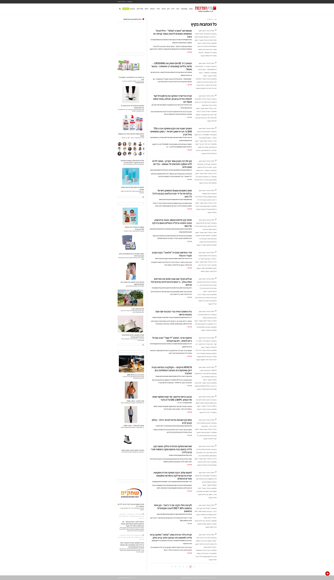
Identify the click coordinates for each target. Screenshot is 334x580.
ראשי (215, 19)
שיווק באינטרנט (203, 578)
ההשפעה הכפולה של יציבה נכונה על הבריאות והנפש (132, 106)
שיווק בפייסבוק (190, 578)
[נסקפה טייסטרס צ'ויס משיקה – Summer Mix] (130, 216)
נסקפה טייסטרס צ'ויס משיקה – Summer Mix (134, 228)
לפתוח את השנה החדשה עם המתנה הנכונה (132, 188)
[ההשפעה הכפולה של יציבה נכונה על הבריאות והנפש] (130, 94)
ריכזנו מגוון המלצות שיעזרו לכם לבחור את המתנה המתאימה (132, 192)
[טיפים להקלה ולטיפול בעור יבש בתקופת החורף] (130, 122)
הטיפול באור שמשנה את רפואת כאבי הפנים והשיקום (132, 283)
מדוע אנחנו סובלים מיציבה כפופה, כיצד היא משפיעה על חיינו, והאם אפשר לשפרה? (131, 110)
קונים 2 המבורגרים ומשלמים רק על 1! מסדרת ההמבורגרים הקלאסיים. (133, 377)
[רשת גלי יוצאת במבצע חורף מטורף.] (130, 439)
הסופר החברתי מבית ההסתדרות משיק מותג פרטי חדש (131, 255)
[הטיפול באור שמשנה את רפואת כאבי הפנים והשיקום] (130, 271)
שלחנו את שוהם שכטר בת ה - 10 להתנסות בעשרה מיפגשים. (132, 508)
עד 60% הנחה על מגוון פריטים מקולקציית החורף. (132, 427)
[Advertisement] (130, 39)
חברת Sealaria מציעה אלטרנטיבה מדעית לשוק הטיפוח (133, 336)
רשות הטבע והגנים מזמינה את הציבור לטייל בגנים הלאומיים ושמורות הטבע (132, 311)
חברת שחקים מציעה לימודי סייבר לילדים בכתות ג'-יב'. (131, 505)
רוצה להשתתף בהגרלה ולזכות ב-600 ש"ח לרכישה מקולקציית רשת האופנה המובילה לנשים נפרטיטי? (132, 545)
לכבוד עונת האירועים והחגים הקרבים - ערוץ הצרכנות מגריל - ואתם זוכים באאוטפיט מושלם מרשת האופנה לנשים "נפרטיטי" (132, 550)
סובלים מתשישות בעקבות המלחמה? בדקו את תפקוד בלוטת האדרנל (132, 161)
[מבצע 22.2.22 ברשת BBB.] (130, 363)
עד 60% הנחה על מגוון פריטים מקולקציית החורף (132, 403)
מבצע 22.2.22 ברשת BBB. (135, 375)
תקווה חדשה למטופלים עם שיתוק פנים (135, 286)
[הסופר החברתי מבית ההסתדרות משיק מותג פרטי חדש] (130, 242)
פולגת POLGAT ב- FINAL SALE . (133, 425)
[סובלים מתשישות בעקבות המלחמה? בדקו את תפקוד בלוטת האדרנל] (130, 149)
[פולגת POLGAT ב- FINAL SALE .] (130, 414)
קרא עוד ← (189, 52)
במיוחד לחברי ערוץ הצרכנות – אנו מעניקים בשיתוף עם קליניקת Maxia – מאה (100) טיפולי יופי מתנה (132, 524)
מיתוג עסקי (183, 578)
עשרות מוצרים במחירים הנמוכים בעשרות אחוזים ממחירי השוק (131, 258)
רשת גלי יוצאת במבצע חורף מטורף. (132, 450)
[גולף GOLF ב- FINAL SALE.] (130, 390)
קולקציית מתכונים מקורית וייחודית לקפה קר (134, 231)
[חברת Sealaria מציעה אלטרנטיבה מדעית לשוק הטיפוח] (130, 324)
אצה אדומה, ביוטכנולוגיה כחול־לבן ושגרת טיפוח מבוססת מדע (133, 339)
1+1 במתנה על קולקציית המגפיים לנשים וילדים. (133, 452)
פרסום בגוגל (196, 578)
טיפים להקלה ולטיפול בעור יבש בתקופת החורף (131, 135)
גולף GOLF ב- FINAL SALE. (135, 401)
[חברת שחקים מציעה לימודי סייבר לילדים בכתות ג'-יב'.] (130, 493)
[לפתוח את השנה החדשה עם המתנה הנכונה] (130, 176)
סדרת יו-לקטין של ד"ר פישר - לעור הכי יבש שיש (133, 138)
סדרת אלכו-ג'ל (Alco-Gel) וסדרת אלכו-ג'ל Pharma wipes (133, 82)
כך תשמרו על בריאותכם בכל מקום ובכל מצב (131, 78)
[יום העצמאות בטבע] (130, 297)
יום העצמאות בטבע (138, 309)
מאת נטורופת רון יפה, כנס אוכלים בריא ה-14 (133, 164)
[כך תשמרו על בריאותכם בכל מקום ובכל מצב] (130, 66)
